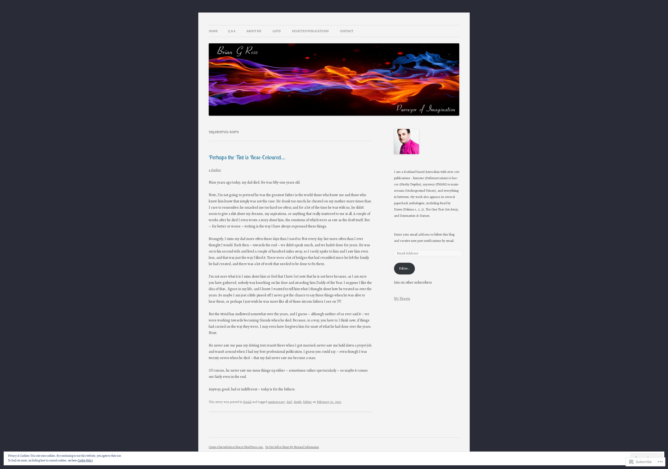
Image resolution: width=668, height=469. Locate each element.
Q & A (231, 31)
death (297, 402)
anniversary (276, 402)
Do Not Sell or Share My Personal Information (292, 447)
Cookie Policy (85, 460)
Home (213, 31)
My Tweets (402, 298)
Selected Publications (310, 31)
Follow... (404, 268)
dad (289, 402)
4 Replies (215, 170)
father (307, 402)
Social (247, 402)
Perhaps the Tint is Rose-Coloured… (247, 157)
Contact (346, 31)
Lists (276, 31)
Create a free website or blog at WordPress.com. (236, 447)
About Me (254, 31)
